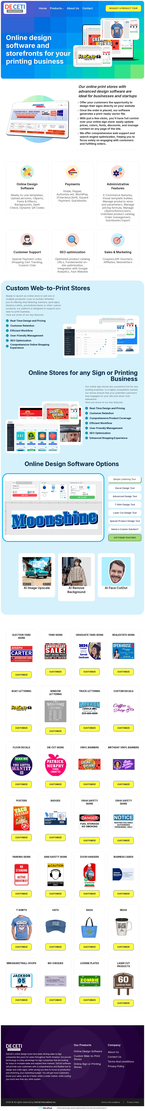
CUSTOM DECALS (123, 691)
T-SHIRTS (21, 910)
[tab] (124, 479)
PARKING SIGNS (21, 856)
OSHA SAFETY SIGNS (89, 802)
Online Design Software (88, 1051)
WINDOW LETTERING (55, 693)
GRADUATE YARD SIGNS (89, 634)
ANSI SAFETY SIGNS (55, 856)
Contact (87, 8)
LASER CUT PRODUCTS (123, 965)
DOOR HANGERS (89, 856)
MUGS (123, 910)
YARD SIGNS (55, 634)
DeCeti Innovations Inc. (45, 1102)
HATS (55, 910)
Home (43, 8)
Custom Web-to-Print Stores (87, 1058)
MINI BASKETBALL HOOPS (21, 963)
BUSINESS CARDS (123, 856)
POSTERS (21, 800)
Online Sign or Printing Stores (87, 1065)
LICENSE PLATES (89, 963)
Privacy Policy (116, 1066)
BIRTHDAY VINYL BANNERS (123, 747)
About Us (73, 8)
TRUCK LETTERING (89, 691)
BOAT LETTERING (21, 691)
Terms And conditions (121, 1061)
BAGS (89, 910)
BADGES (55, 800)
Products (56, 8)
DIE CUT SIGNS (55, 747)
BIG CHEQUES (55, 963)
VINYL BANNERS (89, 747)
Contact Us (114, 1056)
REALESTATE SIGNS (123, 634)
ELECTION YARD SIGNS (21, 636)
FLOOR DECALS (21, 747)
